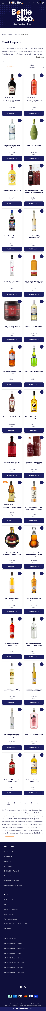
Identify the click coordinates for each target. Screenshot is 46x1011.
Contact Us (8, 857)
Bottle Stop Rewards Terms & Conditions (19, 924)
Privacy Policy (9, 914)
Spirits (10, 34)
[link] (23, 16)
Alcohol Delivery (10, 939)
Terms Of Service (10, 919)
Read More (9, 836)
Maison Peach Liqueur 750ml (34, 101)
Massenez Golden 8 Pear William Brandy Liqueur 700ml (34, 554)
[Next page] (37, 803)
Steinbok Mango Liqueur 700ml (12, 372)
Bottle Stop (24, 1000)
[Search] (29, 2)
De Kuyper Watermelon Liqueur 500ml (12, 780)
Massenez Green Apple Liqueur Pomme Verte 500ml (12, 735)
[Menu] (2, 2)
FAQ (5, 905)
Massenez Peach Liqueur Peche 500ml (34, 236)
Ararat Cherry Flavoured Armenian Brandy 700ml (34, 191)
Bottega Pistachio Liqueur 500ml (34, 146)
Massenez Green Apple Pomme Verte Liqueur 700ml (34, 645)
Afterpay (7, 929)
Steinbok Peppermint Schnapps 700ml (12, 146)
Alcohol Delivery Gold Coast (14, 963)
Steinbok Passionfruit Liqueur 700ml (34, 780)
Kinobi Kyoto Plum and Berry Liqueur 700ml (34, 463)
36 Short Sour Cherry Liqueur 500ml (12, 463)
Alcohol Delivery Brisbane (13, 958)
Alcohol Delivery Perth (12, 953)
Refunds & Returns (11, 909)
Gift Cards (8, 866)
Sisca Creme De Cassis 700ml (12, 236)
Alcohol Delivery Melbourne (14, 948)
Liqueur (16, 34)
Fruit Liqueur (24, 34)
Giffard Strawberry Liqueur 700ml (12, 644)
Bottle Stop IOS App (11, 881)
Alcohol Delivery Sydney (13, 943)
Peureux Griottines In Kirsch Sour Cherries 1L (12, 327)
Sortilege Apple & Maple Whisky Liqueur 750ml (34, 282)
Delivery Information (12, 900)
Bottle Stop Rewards (11, 871)
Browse (4, 34)
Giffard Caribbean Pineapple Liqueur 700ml (12, 599)
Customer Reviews (11, 852)
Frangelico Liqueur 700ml (12, 507)
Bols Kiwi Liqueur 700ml (34, 371)
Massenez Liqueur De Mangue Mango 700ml (34, 689)
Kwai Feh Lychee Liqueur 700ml (34, 735)
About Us (7, 861)
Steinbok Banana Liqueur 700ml (34, 327)
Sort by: (31, 65)
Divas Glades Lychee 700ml (12, 282)
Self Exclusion (9, 876)
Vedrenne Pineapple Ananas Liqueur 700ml (12, 689)
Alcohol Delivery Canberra (14, 972)
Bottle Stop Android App (13, 885)
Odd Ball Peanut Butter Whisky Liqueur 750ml (34, 508)
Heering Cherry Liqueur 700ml (12, 101)
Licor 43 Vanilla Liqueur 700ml (34, 417)
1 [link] (8, 803)
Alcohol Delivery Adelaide (13, 967)
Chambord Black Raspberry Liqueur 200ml (12, 553)
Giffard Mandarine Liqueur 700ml (34, 599)
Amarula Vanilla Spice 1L (12, 417)
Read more (40, 57)
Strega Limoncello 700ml (12, 190)
